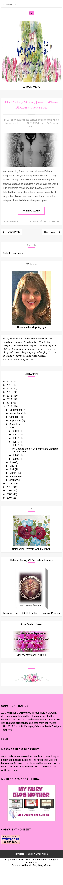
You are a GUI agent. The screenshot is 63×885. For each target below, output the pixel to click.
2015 (10, 395)
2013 (10, 402)
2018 (10, 385)
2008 (10, 494)
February (14, 476)
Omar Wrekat (42, 854)
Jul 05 (16, 455)
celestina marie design (41, 120)
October (14, 416)
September (15, 420)
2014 (10, 399)
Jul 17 (16, 441)
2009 (10, 490)
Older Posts (49, 232)
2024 (10, 381)
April (12, 469)
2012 (10, 406)
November (15, 413)
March (13, 472)
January (13, 480)
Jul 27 (16, 434)
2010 (10, 487)
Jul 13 (16, 445)
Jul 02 (16, 458)
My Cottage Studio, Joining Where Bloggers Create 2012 (31, 105)
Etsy (31, 13)
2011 (10, 483)
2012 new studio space (18, 120)
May (12, 465)
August (13, 424)
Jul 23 (16, 438)
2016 (10, 392)
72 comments (12, 221)
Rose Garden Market (36, 859)
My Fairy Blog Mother (39, 865)
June (12, 462)
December (15, 409)
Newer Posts (14, 232)
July (12, 427)
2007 (10, 497)
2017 (10, 388)
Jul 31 (16, 431)
